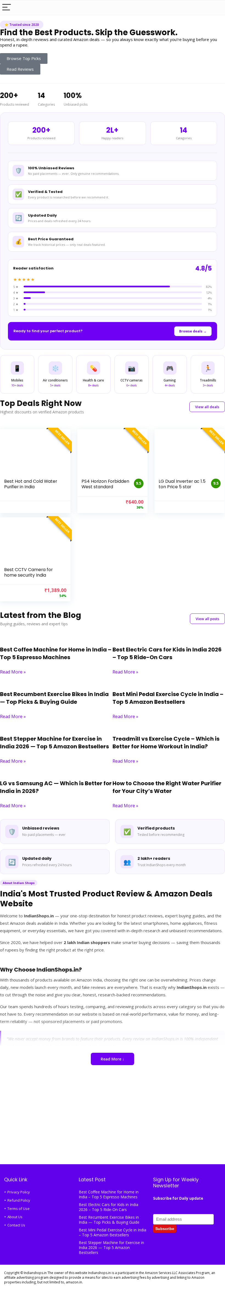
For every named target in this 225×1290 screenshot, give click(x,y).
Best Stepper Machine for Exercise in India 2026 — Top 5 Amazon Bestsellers (54, 742)
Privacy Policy (18, 1192)
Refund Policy (18, 1200)
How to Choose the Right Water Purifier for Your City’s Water (167, 787)
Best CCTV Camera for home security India (28, 572)
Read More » (13, 672)
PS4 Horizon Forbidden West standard (105, 484)
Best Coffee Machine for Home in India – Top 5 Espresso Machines (55, 653)
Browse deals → (193, 331)
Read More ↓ (112, 1059)
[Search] (216, 7)
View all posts (207, 618)
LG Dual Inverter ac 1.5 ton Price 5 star (182, 484)
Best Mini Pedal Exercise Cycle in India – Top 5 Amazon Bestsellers (168, 698)
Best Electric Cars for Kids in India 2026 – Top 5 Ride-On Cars (167, 653)
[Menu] (6, 7)
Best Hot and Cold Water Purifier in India (30, 484)
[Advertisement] (112, 1120)
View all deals (207, 406)
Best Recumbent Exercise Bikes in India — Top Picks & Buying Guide (54, 698)
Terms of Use (18, 1208)
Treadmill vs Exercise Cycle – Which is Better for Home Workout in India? (166, 742)
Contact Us (16, 1225)
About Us (14, 1216)
